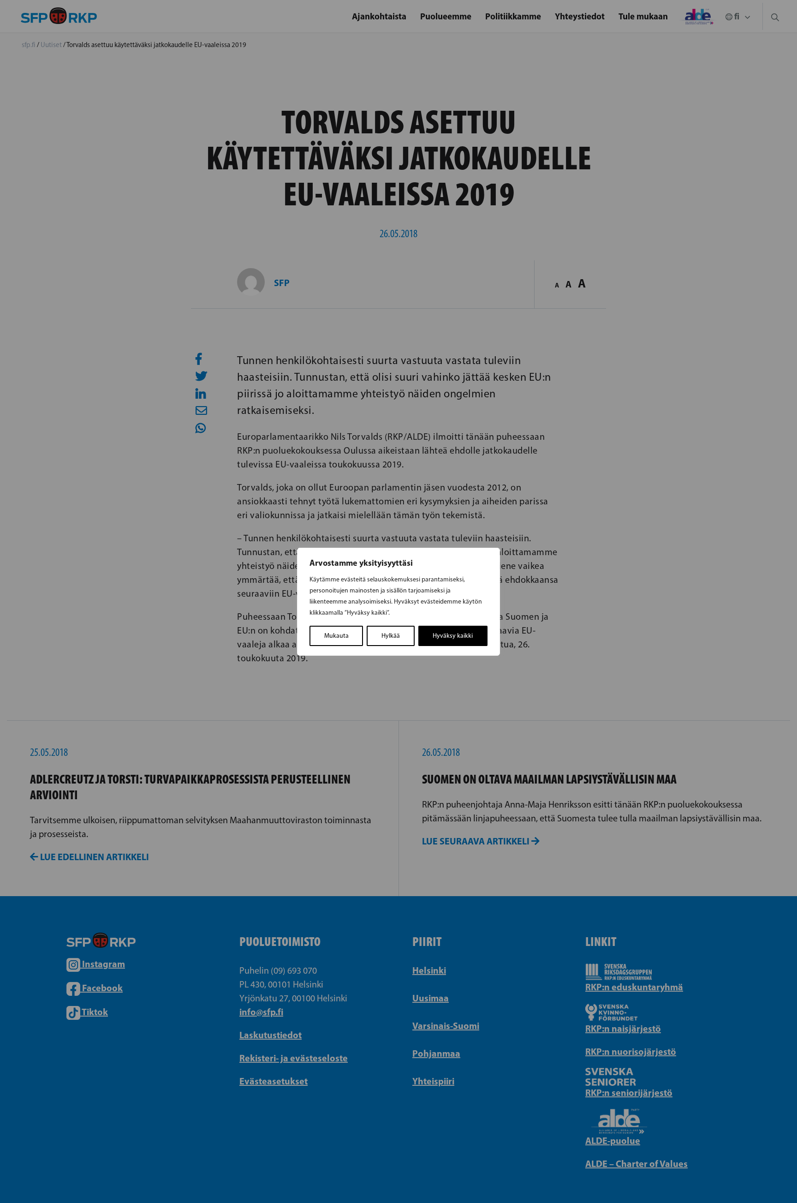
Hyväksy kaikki (453, 636)
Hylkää (390, 636)
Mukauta (336, 636)
